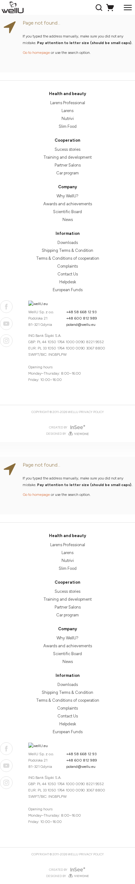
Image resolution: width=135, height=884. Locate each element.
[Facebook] (6, 306)
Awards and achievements (67, 203)
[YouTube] (6, 323)
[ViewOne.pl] (78, 434)
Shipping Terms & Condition (67, 250)
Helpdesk (67, 282)
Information (68, 233)
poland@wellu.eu (80, 324)
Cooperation (67, 140)
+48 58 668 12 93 (81, 312)
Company (67, 186)
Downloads (67, 242)
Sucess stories (67, 149)
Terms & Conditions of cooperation (67, 258)
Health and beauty (67, 93)
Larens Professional (67, 102)
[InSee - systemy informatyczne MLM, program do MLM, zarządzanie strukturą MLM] (77, 427)
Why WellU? (67, 196)
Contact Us (67, 274)
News (67, 219)
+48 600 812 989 (81, 318)
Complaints (67, 266)
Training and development (67, 157)
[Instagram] (6, 340)
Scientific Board (67, 211)
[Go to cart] (111, 7)
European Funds (68, 289)
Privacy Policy (91, 412)
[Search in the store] (99, 7)
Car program (67, 173)
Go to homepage (36, 52)
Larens (67, 110)
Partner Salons (68, 165)
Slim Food (68, 126)
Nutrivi (68, 118)
